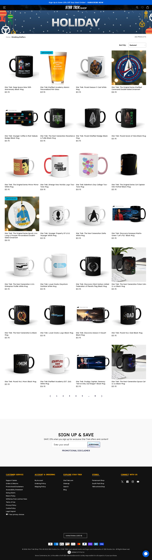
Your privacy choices (16, 514)
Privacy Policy (11, 505)
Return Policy (10, 496)
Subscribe (94, 444)
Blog (65, 490)
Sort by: (122, 45)
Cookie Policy (11, 508)
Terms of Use (10, 502)
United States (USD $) (74, 536)
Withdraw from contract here (16, 499)
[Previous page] (50, 396)
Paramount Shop (98, 480)
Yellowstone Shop (98, 487)
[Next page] (101, 396)
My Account (39, 480)
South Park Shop (98, 483)
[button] (137, 7)
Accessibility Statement (14, 490)
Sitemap (66, 483)
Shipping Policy (40, 487)
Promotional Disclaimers (15, 487)
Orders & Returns (12, 483)
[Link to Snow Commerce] (76, 553)
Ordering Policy (40, 483)
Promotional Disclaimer (76, 450)
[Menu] (4, 7)
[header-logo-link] (76, 7)
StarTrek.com (68, 480)
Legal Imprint (11, 511)
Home (8, 37)
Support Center (11, 480)
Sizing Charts (10, 493)
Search (66, 487)
